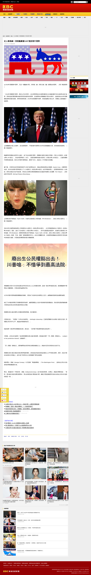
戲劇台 (18, 565)
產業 (22, 17)
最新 (4, 17)
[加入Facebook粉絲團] (3, 398)
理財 (52, 17)
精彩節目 (55, 14)
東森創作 (47, 565)
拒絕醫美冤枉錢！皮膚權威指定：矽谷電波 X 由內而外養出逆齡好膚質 (13, 501)
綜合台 (14, 565)
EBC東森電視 (6, 1)
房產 (42, 17)
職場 (67, 17)
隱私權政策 (87, 569)
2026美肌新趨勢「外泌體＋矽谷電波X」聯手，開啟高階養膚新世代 (35, 482)
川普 (19, 436)
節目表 (4, 563)
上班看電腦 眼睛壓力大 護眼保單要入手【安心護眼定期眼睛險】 (13, 482)
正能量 (72, 17)
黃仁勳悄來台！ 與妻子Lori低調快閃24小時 (18, 425)
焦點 (9, 17)
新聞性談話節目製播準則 (34, 563)
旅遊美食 (62, 14)
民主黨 (26, 436)
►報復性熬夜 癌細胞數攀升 (12, 411)
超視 (33, 565)
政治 (27, 17)
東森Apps (13, 1)
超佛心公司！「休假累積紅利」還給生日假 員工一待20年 (57, 482)
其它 (85, 17)
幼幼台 (22, 565)
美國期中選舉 (14, 436)
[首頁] (8, 7)
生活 (62, 17)
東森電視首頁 (6, 565)
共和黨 (22, 436)
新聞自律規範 (25, 563)
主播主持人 (10, 563)
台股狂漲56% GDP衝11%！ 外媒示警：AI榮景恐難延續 (22, 404)
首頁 (4, 14)
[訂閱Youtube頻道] (3, 401)
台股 (37, 17)
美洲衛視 (36, 565)
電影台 (26, 565)
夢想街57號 (40, 14)
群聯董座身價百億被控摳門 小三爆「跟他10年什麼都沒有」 (57, 501)
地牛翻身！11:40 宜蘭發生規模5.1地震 (17, 423)
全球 (32, 17)
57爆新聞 (32, 14)
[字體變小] (3, 395)
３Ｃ (57, 17)
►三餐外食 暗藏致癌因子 (11, 413)
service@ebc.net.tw (85, 571)
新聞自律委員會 (17, 563)
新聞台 (11, 565)
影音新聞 (15, 17)
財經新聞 (10, 14)
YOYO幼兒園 (42, 565)
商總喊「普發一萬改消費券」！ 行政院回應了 (19, 406)
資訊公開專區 (44, 563)
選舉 (9, 436)
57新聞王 (25, 14)
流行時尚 (79, 17)
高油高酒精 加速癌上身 (8, 462)
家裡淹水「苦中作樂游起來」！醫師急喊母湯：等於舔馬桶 (57, 463)
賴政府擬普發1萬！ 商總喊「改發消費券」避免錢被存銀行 (23, 408)
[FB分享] (3, 390)
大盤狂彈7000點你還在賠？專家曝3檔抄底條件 (19, 427)
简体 (18, 1)
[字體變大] (3, 392)
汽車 (47, 17)
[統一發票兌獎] (79, 97)
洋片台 (29, 565)
